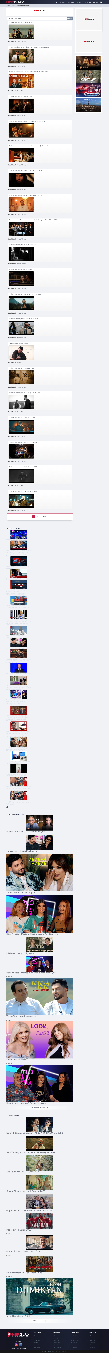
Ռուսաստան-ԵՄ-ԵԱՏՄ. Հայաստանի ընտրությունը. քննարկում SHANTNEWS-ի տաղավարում (16, 702)
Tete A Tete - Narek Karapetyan (21, 1016)
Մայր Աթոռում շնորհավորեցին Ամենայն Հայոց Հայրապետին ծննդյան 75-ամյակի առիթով (17, 748)
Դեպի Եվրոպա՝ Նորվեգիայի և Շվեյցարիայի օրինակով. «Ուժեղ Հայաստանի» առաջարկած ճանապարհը (17, 718)
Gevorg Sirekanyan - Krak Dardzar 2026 (25, 1191)
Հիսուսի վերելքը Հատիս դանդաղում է (14, 636)
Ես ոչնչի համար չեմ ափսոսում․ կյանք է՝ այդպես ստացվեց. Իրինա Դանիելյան (18, 802)
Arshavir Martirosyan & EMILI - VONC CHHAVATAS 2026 (28, 72)
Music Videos (21, 41)
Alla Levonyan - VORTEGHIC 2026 (23, 1172)
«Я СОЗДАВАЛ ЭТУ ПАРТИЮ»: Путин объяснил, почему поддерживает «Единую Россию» (18, 660)
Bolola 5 (36, 1342)
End (44, 516)
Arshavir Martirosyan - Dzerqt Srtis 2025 (22, 269)
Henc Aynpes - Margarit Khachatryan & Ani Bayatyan (32, 934)
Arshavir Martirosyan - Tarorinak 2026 (21, 22)
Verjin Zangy (37, 1340)
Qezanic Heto (37, 1338)
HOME (56, 2)
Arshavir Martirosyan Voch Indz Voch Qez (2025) (25, 294)
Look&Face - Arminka (16, 1059)
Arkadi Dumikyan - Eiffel (18, 1316)
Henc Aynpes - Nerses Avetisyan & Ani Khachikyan (31, 972)
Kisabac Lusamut (57, 1345)
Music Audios (21, 264)
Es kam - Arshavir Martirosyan (19, 343)
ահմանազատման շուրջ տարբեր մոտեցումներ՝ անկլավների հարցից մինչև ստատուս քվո (18, 687)
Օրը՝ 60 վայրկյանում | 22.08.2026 (17, 579)
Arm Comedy (56, 1340)
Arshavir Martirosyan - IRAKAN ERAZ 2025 (23, 442)
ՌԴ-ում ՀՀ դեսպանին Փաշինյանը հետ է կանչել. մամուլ (18, 762)
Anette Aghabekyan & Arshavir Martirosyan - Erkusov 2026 (29, 47)
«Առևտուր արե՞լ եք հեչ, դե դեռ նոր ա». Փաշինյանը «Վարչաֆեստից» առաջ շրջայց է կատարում (18, 788)
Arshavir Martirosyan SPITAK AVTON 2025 (23, 319)
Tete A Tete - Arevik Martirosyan (16, 648)
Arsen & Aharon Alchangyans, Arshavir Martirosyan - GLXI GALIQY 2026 (33, 220)
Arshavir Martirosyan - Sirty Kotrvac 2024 (23, 467)
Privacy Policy (22, 1348)
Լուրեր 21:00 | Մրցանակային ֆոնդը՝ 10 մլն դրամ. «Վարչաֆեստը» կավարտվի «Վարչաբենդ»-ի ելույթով (16, 592)
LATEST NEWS (14, 528)
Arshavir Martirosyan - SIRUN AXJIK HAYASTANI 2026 (27, 121)
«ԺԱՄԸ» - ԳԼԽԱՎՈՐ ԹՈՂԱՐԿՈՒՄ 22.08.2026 (17, 567)
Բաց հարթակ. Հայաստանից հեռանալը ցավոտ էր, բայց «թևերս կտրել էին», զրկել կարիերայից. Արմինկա (18, 622)
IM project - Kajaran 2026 (18, 1230)
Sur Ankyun (56, 1338)
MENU (96, 2)
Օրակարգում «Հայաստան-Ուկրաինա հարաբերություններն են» (18, 607)
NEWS (88, 2)
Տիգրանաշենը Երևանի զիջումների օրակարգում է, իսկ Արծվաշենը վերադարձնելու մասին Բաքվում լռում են (18, 553)
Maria (35, 1335)
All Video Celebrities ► (39, 1108)
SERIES (63, 2)
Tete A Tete (56, 1335)
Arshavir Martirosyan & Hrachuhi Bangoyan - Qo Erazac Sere (30, 146)
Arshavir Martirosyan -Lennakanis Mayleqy (23, 491)
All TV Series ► (38, 1347)
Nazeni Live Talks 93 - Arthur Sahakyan (25, 831)
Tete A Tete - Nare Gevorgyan (20, 892)
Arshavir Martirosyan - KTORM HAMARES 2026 (25, 195)
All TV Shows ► (57, 1347)
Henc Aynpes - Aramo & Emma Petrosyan (26, 1103)
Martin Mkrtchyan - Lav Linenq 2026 (24, 1272)
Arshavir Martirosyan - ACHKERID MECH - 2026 (25, 170)
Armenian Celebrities (16, 814)
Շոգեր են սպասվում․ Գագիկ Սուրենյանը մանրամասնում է (16, 775)
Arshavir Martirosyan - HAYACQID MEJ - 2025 (24, 393)
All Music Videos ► (40, 1321)
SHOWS (72, 2)
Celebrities (75, 1347)
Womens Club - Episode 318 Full (16, 540)
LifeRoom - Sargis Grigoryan (20, 953)
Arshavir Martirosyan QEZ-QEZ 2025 (21, 368)
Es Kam (19, 362)
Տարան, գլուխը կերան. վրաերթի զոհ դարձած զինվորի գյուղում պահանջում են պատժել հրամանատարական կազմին (18, 734)
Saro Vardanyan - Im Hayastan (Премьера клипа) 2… (32, 1152)
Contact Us (14, 1348)
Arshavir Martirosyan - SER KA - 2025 (22, 417)
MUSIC (80, 2)
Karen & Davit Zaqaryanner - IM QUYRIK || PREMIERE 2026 (34, 1133)
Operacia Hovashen (38, 1345)
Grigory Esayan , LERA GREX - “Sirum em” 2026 (29, 1210)
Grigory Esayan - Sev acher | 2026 (23, 1251)
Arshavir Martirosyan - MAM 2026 (20, 96)
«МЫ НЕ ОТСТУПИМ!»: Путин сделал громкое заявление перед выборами (18, 674)
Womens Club (57, 1342)
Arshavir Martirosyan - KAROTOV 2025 (22, 245)
